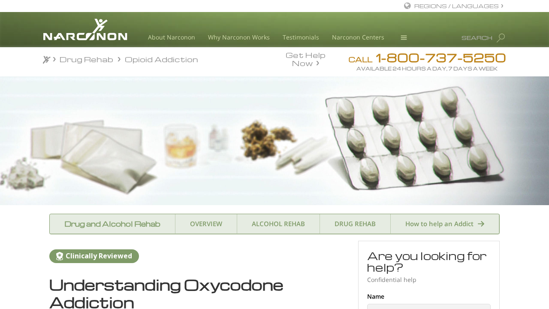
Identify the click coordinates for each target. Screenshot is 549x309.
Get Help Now (306, 58)
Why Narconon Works (239, 37)
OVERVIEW (206, 223)
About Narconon (171, 37)
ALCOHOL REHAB (278, 223)
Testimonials (301, 37)
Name (375, 296)
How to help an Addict (439, 223)
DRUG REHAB (355, 223)
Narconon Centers (358, 37)
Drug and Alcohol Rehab (112, 223)
